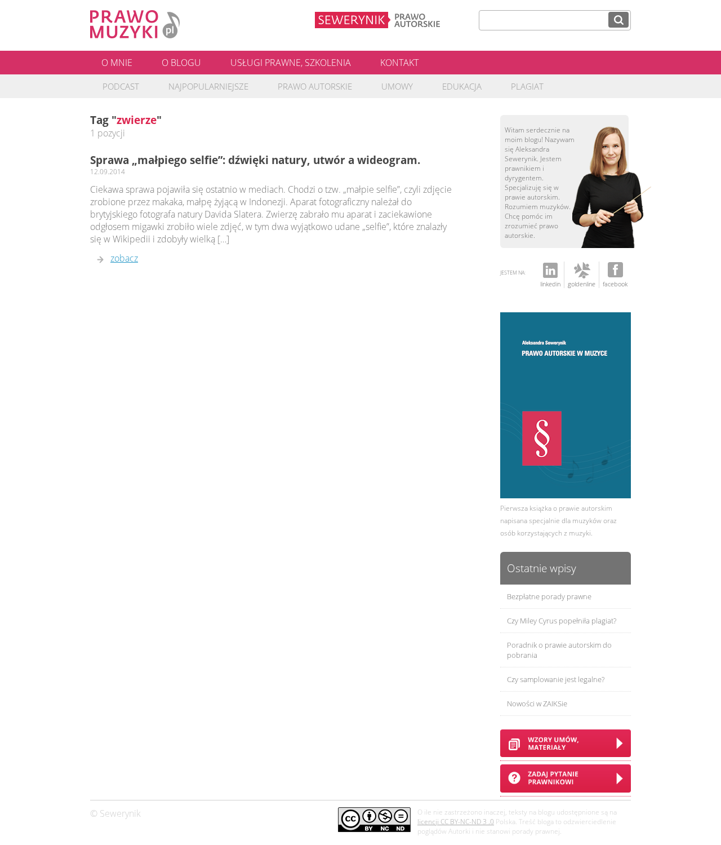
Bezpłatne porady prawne (549, 596)
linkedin (550, 284)
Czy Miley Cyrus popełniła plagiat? (561, 621)
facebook (615, 284)
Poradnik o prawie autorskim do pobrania (559, 650)
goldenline (581, 284)
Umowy (397, 86)
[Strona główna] (135, 35)
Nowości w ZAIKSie (537, 703)
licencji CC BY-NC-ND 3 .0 (455, 821)
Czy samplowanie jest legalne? (555, 679)
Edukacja (462, 86)
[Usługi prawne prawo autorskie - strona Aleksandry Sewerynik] (392, 19)
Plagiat (527, 86)
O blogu (181, 62)
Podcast (121, 86)
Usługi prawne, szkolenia (290, 62)
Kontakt (399, 62)
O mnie (116, 62)
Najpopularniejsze (208, 86)
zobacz (124, 258)
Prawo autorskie (315, 86)
